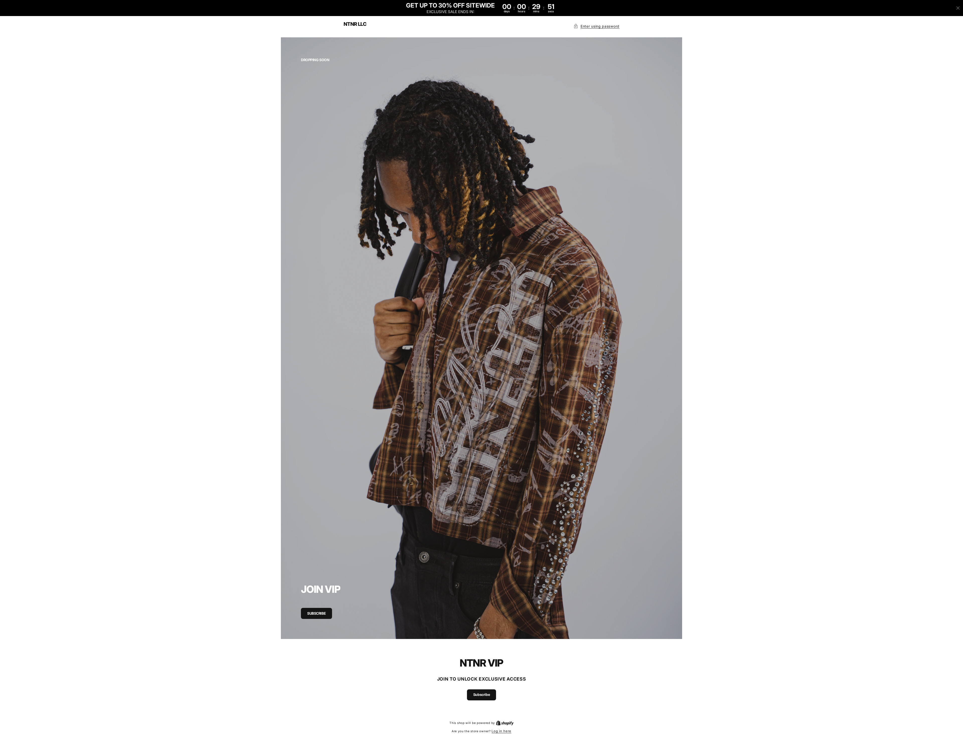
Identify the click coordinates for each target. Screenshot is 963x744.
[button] (596, 26)
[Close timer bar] (958, 8)
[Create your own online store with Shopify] (505, 723)
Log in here (501, 731)
